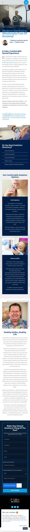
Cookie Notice (7, 521)
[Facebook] (12, 507)
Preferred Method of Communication (12, 470)
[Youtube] (15, 507)
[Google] (18, 507)
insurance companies (16, 398)
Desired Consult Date (8, 462)
